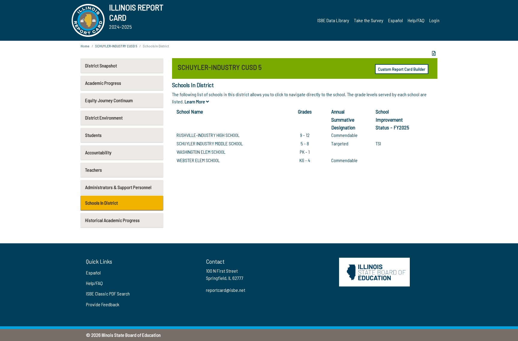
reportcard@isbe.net (225, 290)
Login (434, 20)
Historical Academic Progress (112, 220)
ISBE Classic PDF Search (108, 293)
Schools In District (101, 203)
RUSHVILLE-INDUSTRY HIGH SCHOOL (208, 135)
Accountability (98, 152)
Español (395, 20)
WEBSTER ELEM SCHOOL (198, 160)
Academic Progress (103, 83)
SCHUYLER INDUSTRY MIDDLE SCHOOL (210, 143)
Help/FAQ (416, 20)
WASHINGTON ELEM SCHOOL (201, 152)
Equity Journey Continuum (109, 100)
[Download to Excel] (433, 53)
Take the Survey (368, 20)
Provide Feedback (102, 304)
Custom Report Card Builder (401, 69)
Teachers (93, 170)
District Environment (104, 117)
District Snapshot (101, 65)
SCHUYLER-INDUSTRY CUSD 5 (116, 46)
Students (93, 135)
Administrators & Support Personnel (118, 187)
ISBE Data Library (333, 20)
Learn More (195, 101)
